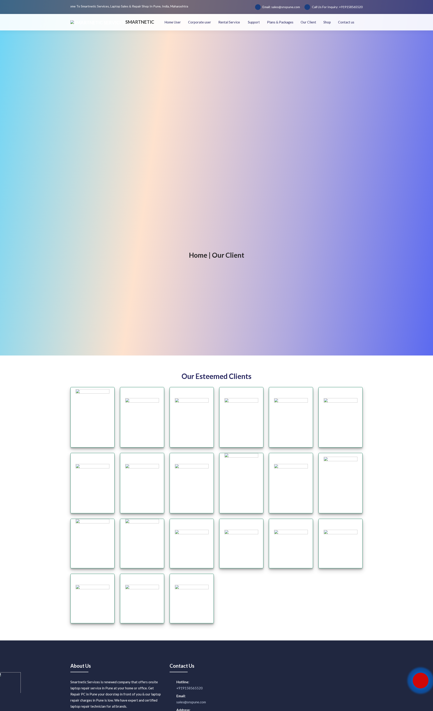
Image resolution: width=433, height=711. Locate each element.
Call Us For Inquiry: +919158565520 (337, 7)
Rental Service (229, 22)
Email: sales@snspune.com (281, 7)
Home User (172, 22)
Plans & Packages (280, 22)
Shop (327, 22)
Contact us (346, 22)
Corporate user (199, 22)
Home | (200, 255)
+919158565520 (189, 688)
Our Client (308, 22)
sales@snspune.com (191, 702)
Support (254, 22)
